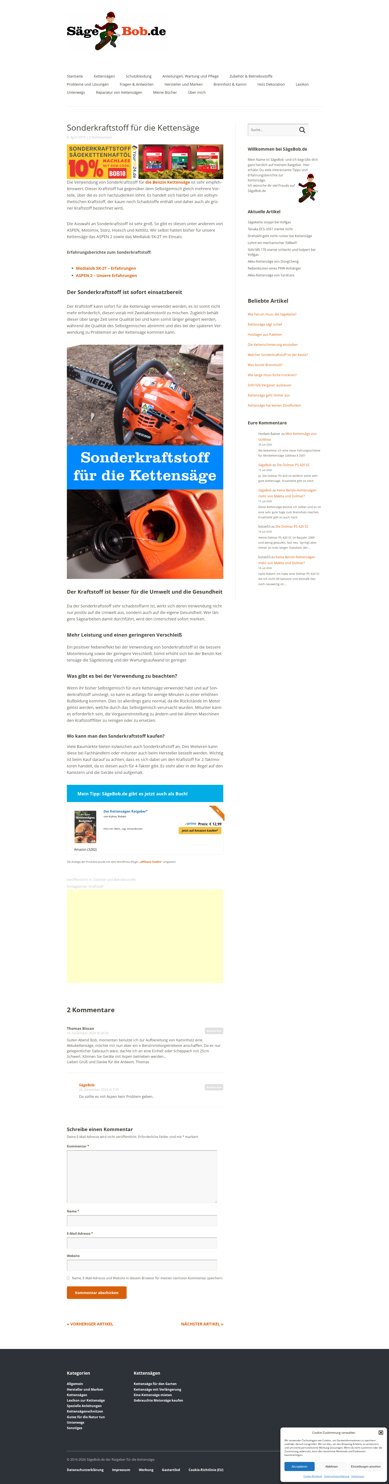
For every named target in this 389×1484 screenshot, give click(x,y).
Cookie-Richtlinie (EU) (206, 1470)
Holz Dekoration (271, 84)
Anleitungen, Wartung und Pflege (190, 76)
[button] (381, 1433)
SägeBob (86, 1084)
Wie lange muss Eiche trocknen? (272, 375)
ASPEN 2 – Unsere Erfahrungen (106, 275)
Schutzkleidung (139, 76)
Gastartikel (171, 1470)
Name (73, 1211)
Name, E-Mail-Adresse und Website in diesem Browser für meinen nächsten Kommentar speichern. (147, 1278)
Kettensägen (104, 76)
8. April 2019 (76, 137)
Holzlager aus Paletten (265, 334)
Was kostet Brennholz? (265, 365)
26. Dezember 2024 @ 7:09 (99, 1089)
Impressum (357, 1476)
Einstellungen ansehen (366, 1466)
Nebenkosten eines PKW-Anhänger (274, 268)
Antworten (214, 1031)
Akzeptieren (299, 1466)
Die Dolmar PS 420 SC (293, 465)
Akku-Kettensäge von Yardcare (271, 275)
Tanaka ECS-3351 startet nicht (270, 229)
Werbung (146, 1470)
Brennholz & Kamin (230, 84)
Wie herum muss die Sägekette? (272, 314)
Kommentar (78, 1146)
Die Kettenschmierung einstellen (273, 344)
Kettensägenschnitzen (85, 1411)
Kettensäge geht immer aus (269, 395)
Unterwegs (76, 93)
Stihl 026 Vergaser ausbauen (269, 385)
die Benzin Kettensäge (167, 182)
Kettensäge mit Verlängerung (157, 1389)
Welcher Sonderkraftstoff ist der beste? (278, 355)
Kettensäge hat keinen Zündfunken (274, 405)
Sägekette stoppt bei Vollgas (269, 222)
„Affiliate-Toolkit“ (150, 862)
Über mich (197, 93)
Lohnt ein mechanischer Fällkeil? (272, 243)
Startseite (75, 76)
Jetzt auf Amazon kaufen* (200, 830)
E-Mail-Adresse (80, 1233)
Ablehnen (331, 1466)
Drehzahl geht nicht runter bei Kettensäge (280, 236)
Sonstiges (74, 1428)
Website (73, 1256)
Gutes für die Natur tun (86, 1417)
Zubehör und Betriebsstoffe (114, 879)
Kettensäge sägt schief (265, 324)
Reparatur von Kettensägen (119, 93)
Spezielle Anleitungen (84, 1406)
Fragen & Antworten (137, 84)
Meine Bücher (165, 93)
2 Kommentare (100, 137)
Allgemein (75, 1384)
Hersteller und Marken (184, 84)
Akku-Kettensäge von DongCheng (273, 261)
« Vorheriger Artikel (90, 1324)
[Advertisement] (145, 936)
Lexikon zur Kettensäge (86, 1400)
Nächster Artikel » (202, 1324)
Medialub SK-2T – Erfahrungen (106, 268)
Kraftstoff (96, 886)
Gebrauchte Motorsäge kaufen (158, 1400)
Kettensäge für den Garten (155, 1384)
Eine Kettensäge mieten (153, 1395)
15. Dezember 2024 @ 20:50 (88, 1033)
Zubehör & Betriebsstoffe (251, 76)
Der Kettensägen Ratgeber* (126, 811)
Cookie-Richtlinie (313, 1476)
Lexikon (302, 84)
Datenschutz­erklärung (336, 1476)
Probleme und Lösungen (88, 84)
